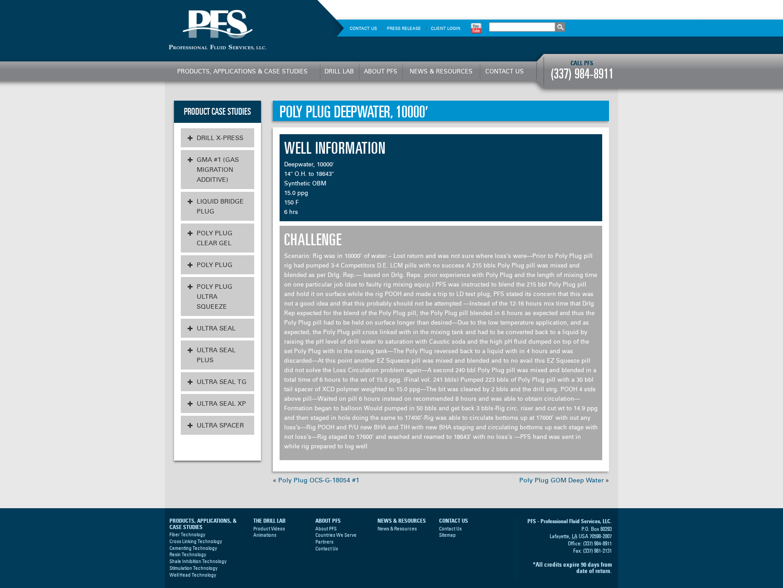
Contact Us (363, 28)
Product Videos (269, 528)
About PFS (380, 71)
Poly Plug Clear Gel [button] (214, 238)
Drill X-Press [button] (220, 138)
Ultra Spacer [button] (220, 425)
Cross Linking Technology (195, 541)
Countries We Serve (336, 535)
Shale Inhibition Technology (198, 561)
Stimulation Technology (193, 568)
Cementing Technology (193, 548)
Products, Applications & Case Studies (242, 71)
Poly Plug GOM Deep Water (561, 480)
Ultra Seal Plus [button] (216, 355)
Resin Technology (187, 554)
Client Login (445, 28)
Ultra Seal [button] (216, 328)
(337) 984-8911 (582, 74)
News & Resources (441, 71)
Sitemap (447, 535)
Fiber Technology (187, 534)
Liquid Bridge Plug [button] (220, 206)
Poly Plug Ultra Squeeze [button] (214, 296)
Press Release (404, 28)
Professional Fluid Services (240, 30)
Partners (324, 542)
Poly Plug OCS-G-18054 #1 (318, 480)
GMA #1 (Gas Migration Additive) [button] (218, 170)
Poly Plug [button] (214, 265)
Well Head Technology (192, 575)
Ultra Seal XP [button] (221, 403)
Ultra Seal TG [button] (221, 382)
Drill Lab (339, 71)
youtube (476, 28)
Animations (264, 535)
